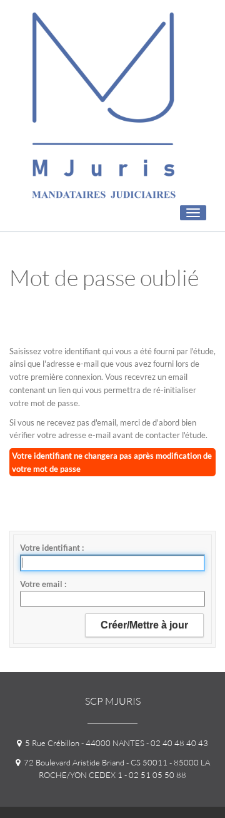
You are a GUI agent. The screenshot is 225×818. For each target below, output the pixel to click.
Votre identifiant (51, 548)
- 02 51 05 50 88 (154, 775)
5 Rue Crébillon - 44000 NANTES (82, 743)
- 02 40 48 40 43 (176, 743)
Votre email (42, 584)
